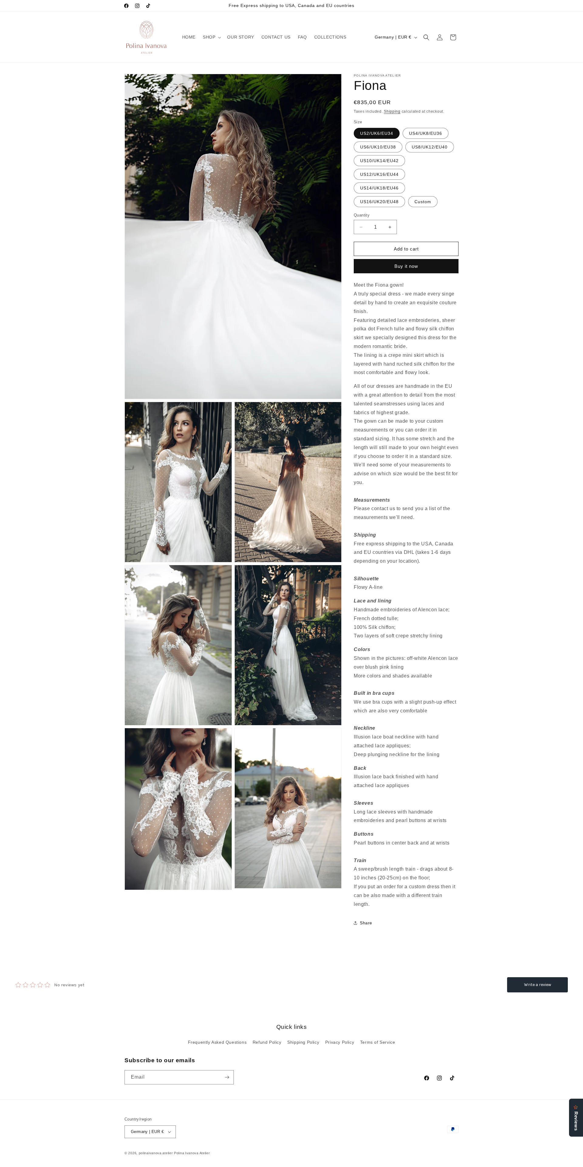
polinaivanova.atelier (156, 1153)
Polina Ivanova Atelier (192, 1153)
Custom (422, 201)
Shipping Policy (303, 1042)
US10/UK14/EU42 (379, 160)
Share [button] (366, 922)
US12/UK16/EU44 (379, 174)
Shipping (392, 111)
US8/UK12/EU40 (430, 147)
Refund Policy (267, 1042)
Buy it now (406, 266)
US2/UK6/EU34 (376, 133)
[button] (211, 37)
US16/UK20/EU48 (379, 201)
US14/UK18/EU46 (379, 188)
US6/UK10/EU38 (378, 147)
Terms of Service (377, 1042)
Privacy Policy (339, 1042)
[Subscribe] (227, 1077)
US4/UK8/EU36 (425, 133)
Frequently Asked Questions (217, 1042)
